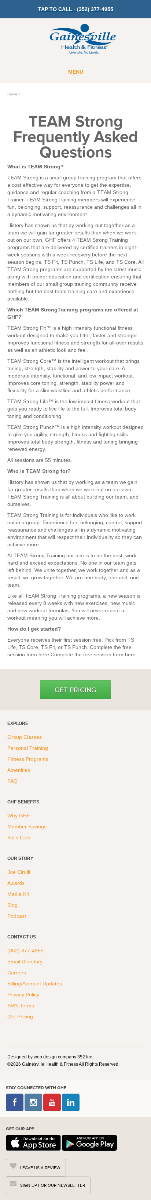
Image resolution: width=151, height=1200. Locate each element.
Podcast (16, 916)
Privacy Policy (23, 994)
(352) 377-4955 (25, 950)
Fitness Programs (28, 759)
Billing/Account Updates (34, 983)
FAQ (13, 781)
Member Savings (27, 826)
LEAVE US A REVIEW (40, 1167)
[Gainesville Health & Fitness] (83, 39)
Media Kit (18, 894)
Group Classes (25, 737)
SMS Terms (20, 1005)
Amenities (18, 770)
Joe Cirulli (18, 872)
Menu (75, 72)
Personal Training (28, 748)
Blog (13, 905)
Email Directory (25, 961)
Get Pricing (75, 689)
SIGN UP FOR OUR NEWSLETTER (52, 1185)
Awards (16, 883)
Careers (16, 972)
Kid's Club (19, 837)
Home (12, 94)
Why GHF (19, 815)
